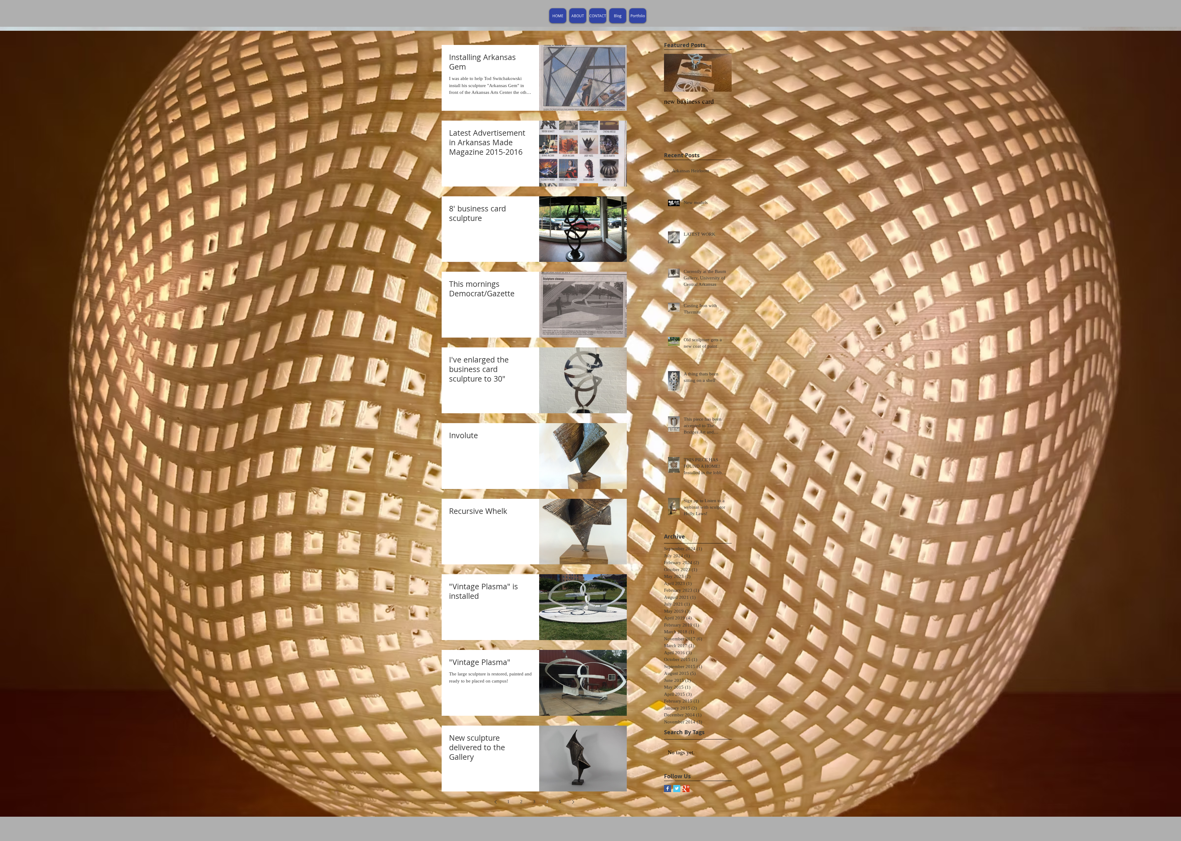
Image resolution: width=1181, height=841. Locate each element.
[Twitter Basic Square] (676, 788)
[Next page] (573, 801)
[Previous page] (495, 801)
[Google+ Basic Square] (686, 788)
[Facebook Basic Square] (667, 788)
